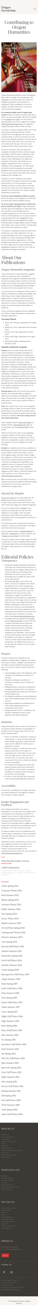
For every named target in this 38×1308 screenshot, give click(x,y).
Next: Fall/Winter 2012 (11, 1072)
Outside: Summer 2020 (11, 965)
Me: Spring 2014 (8, 1053)
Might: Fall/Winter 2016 (12, 1016)
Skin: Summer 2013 (10, 1062)
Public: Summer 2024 (11, 909)
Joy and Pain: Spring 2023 (13, 927)
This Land (25, 861)
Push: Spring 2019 (9, 983)
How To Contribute (7, 1189)
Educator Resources (7, 1185)
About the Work (6, 1210)
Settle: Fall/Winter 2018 (11, 988)
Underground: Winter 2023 (13, 932)
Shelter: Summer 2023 (11, 923)
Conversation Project (7, 1137)
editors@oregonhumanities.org (11, 124)
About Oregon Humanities (9, 1208)
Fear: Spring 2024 (9, 913)
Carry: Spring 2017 (9, 1011)
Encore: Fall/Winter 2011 (12, 1086)
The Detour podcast (7, 1180)
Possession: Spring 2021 (11, 955)
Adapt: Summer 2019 (10, 979)
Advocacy (4, 1212)
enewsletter (5, 247)
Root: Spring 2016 (9, 1025)
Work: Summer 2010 (10, 1104)
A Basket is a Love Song (10, 536)
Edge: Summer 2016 (10, 1020)
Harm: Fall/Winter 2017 (11, 1002)
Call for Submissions (10, 867)
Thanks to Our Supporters (9, 1226)
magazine (9, 119)
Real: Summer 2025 (10, 895)
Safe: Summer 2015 (9, 1034)
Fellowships (4, 1146)
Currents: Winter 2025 (11, 904)
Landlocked (14, 533)
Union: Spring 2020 (10, 969)
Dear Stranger (5, 1139)
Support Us (4, 1224)
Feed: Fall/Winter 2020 (11, 960)
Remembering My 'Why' (22, 425)
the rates (16, 581)
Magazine (4, 1176)
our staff (31, 618)
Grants (3, 1144)
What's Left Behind (24, 422)
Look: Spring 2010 (9, 1109)
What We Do (7, 1128)
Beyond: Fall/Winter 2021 (12, 946)
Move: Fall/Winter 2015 (11, 1030)
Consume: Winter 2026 (11, 890)
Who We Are (7, 1202)
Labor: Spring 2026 (9, 885)
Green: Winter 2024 (10, 918)
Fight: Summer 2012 (10, 1076)
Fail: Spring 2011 (8, 1095)
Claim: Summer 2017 (10, 1006)
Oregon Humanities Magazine (11, 861)
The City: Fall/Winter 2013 (13, 1058)
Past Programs (5, 1157)
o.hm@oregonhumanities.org (10, 1290)
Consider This (5, 1135)
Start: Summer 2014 (10, 1048)
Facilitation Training (6, 1148)
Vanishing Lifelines (25, 531)
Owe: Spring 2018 (9, 997)
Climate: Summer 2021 (11, 951)
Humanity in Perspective (8, 1141)
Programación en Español (9, 1155)
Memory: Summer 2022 (12, 937)
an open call (28, 235)
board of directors (17, 621)
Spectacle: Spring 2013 (11, 1067)
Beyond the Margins (7, 1178)
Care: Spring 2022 (9, 941)
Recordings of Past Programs (10, 1187)
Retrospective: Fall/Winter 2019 (15, 974)
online (18, 119)
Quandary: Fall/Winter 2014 (13, 1044)
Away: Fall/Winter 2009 (12, 1114)
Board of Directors (6, 1217)
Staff (2, 1215)
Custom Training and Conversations (12, 1150)
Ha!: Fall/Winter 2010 (11, 1100)
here (33, 635)
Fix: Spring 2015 (8, 1039)
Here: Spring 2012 (9, 1081)
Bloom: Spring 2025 (10, 899)
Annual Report (5, 1228)
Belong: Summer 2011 (11, 1090)
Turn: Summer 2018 (10, 992)
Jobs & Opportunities (7, 1221)
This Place (4, 1182)
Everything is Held (21, 427)
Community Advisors (7, 1219)
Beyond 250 (5, 1153)
